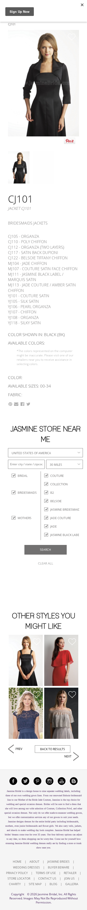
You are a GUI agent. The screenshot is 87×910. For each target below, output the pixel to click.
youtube (61, 781)
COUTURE (57, 476)
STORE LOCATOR (18, 878)
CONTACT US (47, 878)
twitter (25, 781)
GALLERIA (71, 884)
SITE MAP (35, 884)
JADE (53, 526)
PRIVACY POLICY (17, 873)
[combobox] (45, 452)
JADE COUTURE (60, 518)
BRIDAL (22, 476)
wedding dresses (38, 843)
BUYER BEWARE (58, 867)
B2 (52, 493)
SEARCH (45, 550)
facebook (13, 781)
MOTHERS (22, 518)
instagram (49, 781)
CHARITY (15, 884)
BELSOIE (56, 501)
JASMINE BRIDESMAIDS (66, 510)
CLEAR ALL (45, 563)
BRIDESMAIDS (22, 493)
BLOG (53, 884)
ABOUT (34, 862)
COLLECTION (59, 484)
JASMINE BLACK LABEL (65, 535)
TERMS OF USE (46, 873)
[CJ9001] (61, 713)
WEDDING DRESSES (26, 867)
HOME (17, 862)
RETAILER (70, 873)
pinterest (37, 781)
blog (74, 781)
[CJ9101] (26, 713)
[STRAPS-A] (26, 660)
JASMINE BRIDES (58, 862)
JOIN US (69, 878)
